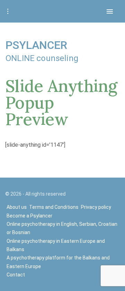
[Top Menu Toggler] (109, 11)
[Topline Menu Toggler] (7, 11)
